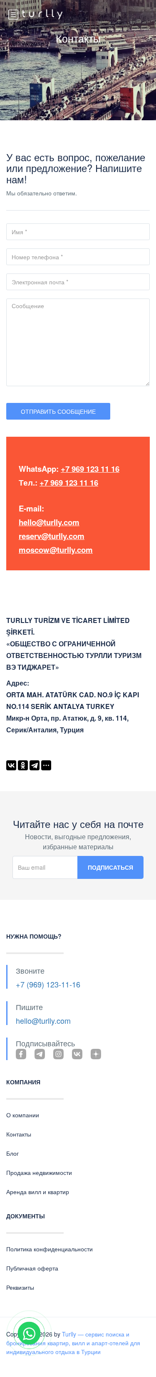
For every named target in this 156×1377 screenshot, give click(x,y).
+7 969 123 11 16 (90, 468)
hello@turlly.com (49, 522)
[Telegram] (35, 765)
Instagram (58, 1054)
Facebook (21, 1054)
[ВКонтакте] (11, 765)
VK (77, 1054)
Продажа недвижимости (39, 1172)
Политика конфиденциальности (49, 1249)
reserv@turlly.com (51, 536)
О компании (22, 1115)
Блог (12, 1153)
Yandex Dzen (96, 1054)
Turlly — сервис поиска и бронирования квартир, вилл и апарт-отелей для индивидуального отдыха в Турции (73, 1343)
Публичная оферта (32, 1268)
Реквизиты (20, 1287)
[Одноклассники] (23, 765)
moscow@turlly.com (56, 549)
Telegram (40, 1054)
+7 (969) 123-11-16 (48, 984)
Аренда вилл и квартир (37, 1191)
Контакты (18, 1134)
